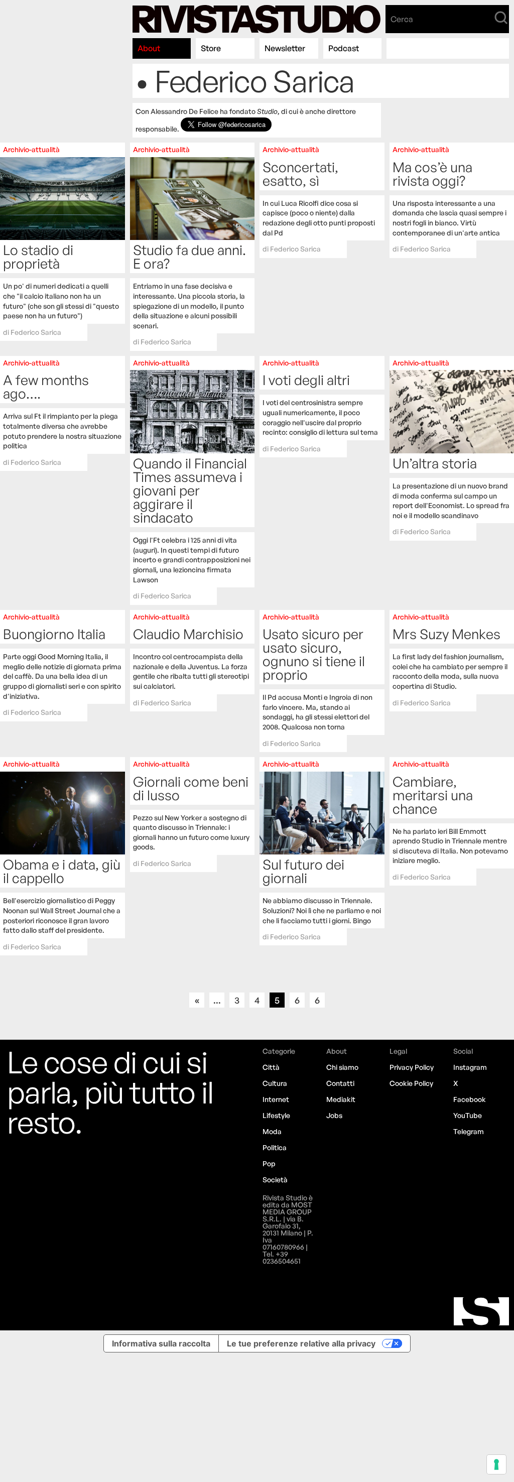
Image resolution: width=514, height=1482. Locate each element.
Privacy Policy (412, 1067)
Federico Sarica (36, 332)
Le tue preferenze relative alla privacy (301, 1343)
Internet (276, 1099)
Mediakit (340, 1099)
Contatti (340, 1083)
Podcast (343, 48)
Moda (272, 1131)
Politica (275, 1147)
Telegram (468, 1131)
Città (271, 1067)
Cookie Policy (411, 1083)
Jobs (334, 1115)
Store (211, 48)
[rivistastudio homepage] (257, 19)
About (149, 48)
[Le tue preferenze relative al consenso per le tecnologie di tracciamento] (496, 1464)
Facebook (469, 1099)
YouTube (467, 1115)
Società (275, 1179)
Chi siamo (342, 1067)
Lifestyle (276, 1115)
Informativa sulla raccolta (161, 1343)
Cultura (275, 1083)
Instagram (470, 1067)
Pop (269, 1163)
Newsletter (285, 48)
